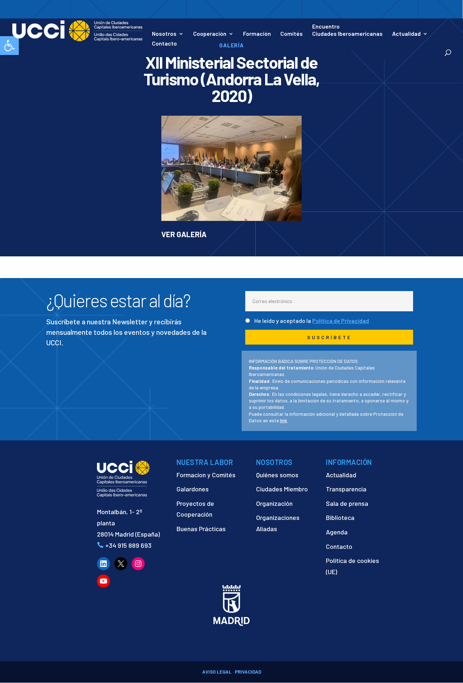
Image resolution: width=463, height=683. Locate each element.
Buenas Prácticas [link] (201, 529)
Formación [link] (257, 34)
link (283, 420)
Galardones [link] (193, 489)
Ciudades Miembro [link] (282, 489)
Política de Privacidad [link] (340, 320)
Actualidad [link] (406, 34)
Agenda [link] (337, 532)
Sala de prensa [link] (347, 503)
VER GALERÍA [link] (184, 234)
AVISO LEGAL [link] (217, 672)
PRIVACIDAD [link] (248, 672)
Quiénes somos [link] (277, 475)
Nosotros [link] (164, 34)
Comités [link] (291, 34)
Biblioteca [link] (340, 517)
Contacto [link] (164, 44)
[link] (77, 30)
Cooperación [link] (209, 34)
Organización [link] (274, 503)
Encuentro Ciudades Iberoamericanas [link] (347, 30)
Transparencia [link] (346, 489)
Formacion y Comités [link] (206, 475)
